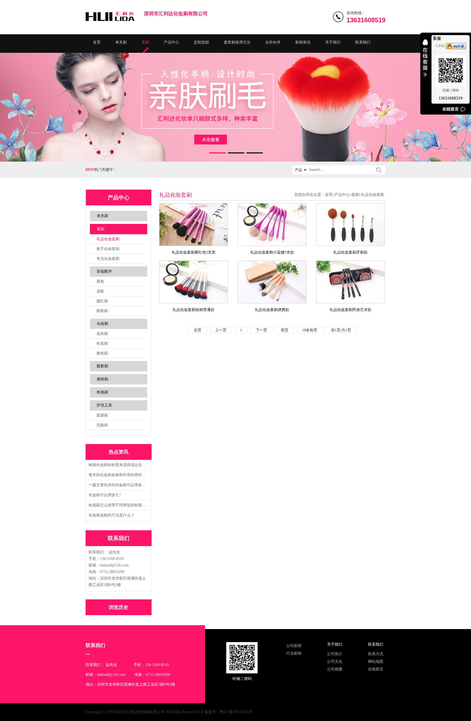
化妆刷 (102, 324)
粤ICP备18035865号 (236, 712)
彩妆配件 (104, 271)
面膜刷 (102, 415)
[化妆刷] (235, 107)
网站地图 (375, 662)
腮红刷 (102, 301)
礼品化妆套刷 (107, 239)
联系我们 (362, 42)
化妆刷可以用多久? (105, 495)
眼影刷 (102, 311)
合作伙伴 (272, 42)
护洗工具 (104, 405)
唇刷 (100, 281)
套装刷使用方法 (237, 42)
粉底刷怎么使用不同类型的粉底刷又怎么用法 (118, 505)
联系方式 (375, 654)
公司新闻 (293, 646)
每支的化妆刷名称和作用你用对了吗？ (118, 475)
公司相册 (334, 669)
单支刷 (121, 42)
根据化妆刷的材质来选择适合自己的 (118, 465)
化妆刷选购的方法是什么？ (111, 515)
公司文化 (334, 662)
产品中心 (171, 42)
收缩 (425, 61)
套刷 (145, 42)
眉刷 (100, 291)
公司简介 (334, 654)
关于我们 (332, 42)
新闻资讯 (302, 42)
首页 (97, 42)
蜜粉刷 (102, 353)
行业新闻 (293, 653)
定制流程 (201, 42)
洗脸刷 (102, 425)
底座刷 (102, 334)
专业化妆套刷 (107, 259)
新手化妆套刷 (107, 249)
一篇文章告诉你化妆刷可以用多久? (118, 485)
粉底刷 (102, 343)
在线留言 (375, 669)
